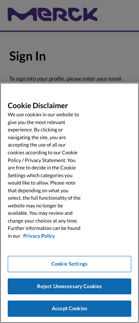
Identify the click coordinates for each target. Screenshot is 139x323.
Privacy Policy (39, 236)
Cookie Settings (69, 264)
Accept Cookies (69, 308)
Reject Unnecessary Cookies (69, 286)
